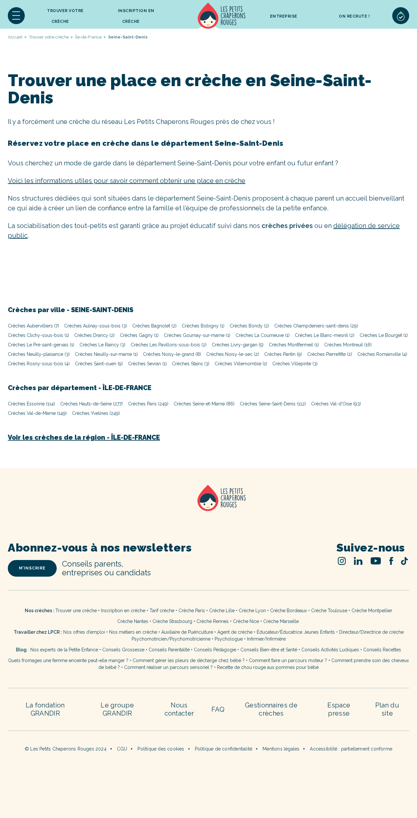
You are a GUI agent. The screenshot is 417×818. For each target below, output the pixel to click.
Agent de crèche (234, 632)
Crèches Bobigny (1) (203, 325)
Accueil (221, 16)
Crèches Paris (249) (148, 403)
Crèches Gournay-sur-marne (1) (197, 335)
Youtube (375, 561)
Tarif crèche (162, 610)
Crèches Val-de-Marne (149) (37, 413)
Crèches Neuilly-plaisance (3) (39, 354)
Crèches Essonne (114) (31, 403)
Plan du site (387, 709)
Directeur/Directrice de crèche (371, 632)
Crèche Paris (192, 610)
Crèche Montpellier (372, 610)
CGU (122, 748)
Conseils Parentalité (169, 649)
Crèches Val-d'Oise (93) (336, 403)
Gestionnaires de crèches (271, 709)
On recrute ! (354, 16)
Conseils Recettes (382, 649)
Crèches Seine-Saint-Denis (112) (273, 403)
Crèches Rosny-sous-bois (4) (39, 363)
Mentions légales (281, 748)
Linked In (358, 560)
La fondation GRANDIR (45, 709)
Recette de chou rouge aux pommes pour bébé (268, 667)
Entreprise (283, 16)
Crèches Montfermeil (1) (294, 344)
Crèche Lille (222, 610)
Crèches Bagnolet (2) (154, 325)
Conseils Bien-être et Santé (268, 649)
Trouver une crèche (76, 610)
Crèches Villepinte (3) (295, 363)
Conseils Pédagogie (215, 649)
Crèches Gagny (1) (139, 335)
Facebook (391, 560)
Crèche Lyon (252, 610)
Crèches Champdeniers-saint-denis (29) (316, 325)
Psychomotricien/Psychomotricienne (171, 639)
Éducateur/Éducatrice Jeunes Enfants (296, 632)
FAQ (217, 709)
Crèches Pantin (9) (283, 354)
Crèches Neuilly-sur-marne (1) (106, 354)
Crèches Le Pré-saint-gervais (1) (41, 344)
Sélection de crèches (400, 15)
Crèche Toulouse (329, 610)
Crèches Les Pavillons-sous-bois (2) (169, 344)
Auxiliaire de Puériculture (187, 632)
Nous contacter (179, 709)
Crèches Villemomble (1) (241, 363)
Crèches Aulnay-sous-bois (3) (95, 325)
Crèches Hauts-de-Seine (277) (91, 403)
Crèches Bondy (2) (249, 325)
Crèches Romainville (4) (382, 354)
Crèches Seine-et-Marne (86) (204, 403)
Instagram (342, 560)
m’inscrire (32, 568)
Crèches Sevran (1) (147, 363)
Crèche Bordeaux (288, 610)
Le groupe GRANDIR (117, 709)
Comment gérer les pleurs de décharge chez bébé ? (189, 660)
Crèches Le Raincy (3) (102, 344)
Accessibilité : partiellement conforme (351, 748)
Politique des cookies (160, 748)
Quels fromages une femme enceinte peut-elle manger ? (68, 660)
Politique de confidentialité (223, 748)
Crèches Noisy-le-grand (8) (172, 354)
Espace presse (338, 709)
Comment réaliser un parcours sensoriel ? (168, 667)
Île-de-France (88, 37)
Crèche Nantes (132, 621)
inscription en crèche (136, 16)
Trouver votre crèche (65, 16)
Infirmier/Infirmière (266, 639)
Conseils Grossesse (123, 649)
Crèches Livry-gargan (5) (238, 344)
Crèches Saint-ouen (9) (99, 363)
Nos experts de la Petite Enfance (64, 649)
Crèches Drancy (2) (94, 335)
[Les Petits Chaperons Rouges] (208, 506)
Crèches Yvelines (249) (96, 413)
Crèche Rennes (212, 621)
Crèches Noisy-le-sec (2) (232, 354)
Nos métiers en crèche (133, 632)
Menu (16, 15)
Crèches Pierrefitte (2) (329, 354)
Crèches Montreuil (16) (348, 344)
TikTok (404, 561)
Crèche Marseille (281, 621)
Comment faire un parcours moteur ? (288, 660)
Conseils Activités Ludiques (330, 649)
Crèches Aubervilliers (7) (33, 325)
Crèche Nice (246, 621)
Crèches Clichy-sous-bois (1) (38, 335)
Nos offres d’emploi (84, 632)
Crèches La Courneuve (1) (263, 335)
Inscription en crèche (123, 610)
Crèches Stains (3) (190, 363)
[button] (16, 15)
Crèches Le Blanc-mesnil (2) (324, 335)
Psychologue (229, 639)
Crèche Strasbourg (172, 621)
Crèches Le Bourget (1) (384, 335)
